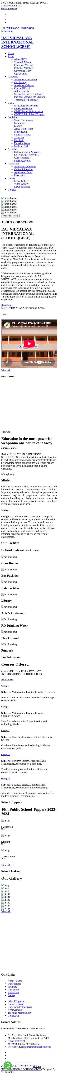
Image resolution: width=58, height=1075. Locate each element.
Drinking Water (22, 143)
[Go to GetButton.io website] (8, 1072)
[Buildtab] (7, 31)
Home (11, 53)
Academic (13, 76)
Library (18, 126)
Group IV (5, 778)
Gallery (11, 178)
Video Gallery (21, 183)
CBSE (11, 102)
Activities (12, 149)
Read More (7, 305)
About (11, 56)
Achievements (21, 91)
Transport (19, 137)
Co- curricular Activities (26, 155)
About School (15, 980)
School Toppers (16, 1001)
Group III (5, 754)
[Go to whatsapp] (8, 1065)
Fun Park (19, 140)
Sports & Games (22, 134)
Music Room (20, 131)
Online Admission (23, 169)
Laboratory (19, 123)
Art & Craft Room (23, 128)
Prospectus (19, 175)
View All (5, 370)
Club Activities (21, 157)
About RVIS (20, 59)
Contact (12, 189)
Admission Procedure (25, 166)
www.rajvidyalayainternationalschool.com (29, 1046)
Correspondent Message (20, 1007)
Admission (13, 163)
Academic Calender (24, 85)
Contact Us (13, 1015)
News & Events (22, 186)
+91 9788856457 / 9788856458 (17, 28)
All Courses (7, 679)
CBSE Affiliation (23, 108)
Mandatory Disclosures (26, 105)
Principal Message (23, 68)
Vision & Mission (23, 62)
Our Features (20, 73)
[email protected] (16, 1041)
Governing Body (22, 70)
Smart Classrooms (23, 120)
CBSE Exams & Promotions (28, 111)
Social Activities (22, 160)
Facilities (12, 117)
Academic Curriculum (25, 79)
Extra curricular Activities (27, 152)
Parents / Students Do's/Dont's (29, 97)
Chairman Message (24, 65)
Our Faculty (20, 82)
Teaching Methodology (26, 99)
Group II (5, 730)
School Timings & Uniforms (28, 94)
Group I (5, 686)
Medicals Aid (21, 146)
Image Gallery (21, 181)
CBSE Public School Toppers (29, 114)
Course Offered (22, 88)
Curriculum (13, 989)
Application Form (23, 172)
